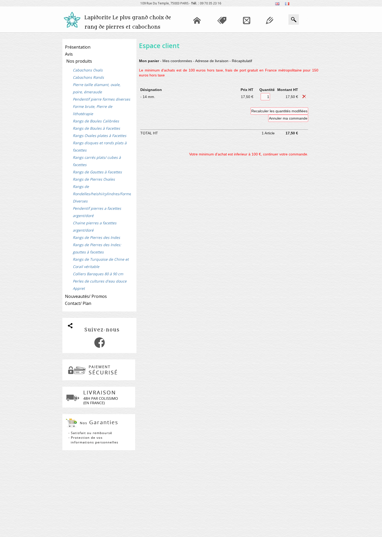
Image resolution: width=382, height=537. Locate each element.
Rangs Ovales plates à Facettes (99, 135)
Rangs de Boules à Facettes (96, 128)
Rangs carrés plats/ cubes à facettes (97, 161)
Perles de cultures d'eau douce (100, 281)
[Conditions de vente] (221, 30)
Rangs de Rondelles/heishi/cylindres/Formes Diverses (102, 194)
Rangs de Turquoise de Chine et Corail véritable (101, 263)
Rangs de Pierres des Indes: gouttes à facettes (97, 248)
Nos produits (79, 61)
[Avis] (269, 30)
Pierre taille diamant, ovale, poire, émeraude (97, 88)
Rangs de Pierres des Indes (96, 237)
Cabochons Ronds (88, 77)
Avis (69, 54)
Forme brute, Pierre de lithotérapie (92, 110)
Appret (79, 288)
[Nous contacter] (246, 30)
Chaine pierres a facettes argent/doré (94, 226)
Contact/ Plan (78, 303)
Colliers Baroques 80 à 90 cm (98, 273)
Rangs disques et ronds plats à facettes (100, 146)
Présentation (77, 47)
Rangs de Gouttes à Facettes (97, 171)
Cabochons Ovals (88, 70)
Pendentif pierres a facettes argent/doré (97, 212)
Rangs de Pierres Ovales (94, 179)
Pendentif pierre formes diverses (101, 99)
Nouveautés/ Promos (86, 296)
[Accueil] (197, 30)
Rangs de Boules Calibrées (96, 121)
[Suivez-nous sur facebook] (99, 346)
